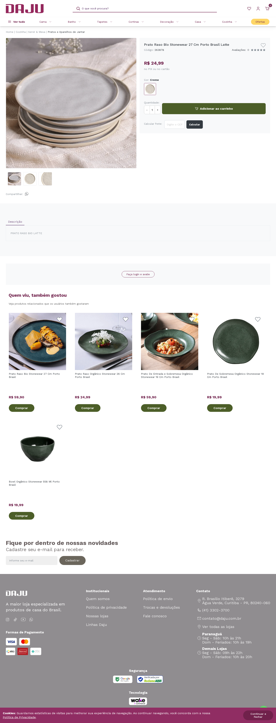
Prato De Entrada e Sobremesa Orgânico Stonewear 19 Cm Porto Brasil (167, 375)
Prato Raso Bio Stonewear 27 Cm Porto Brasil (34, 375)
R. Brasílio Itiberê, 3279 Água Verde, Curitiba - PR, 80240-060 (236, 601)
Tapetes (102, 21)
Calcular (194, 124)
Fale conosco (155, 616)
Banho (72, 21)
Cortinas (134, 21)
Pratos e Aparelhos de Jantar (66, 31)
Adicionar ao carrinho (216, 108)
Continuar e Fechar (258, 715)
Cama (43, 21)
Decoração (167, 21)
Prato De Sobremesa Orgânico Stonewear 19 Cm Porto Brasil (235, 375)
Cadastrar (72, 560)
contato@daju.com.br (221, 618)
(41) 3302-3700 (215, 610)
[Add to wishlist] (263, 45)
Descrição (15, 221)
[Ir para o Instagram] (8, 620)
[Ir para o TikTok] (15, 620)
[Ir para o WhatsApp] (31, 620)
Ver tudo (19, 21)
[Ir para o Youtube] (23, 620)
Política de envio (158, 599)
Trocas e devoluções (161, 607)
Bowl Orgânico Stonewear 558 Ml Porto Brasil (34, 483)
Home (9, 31)
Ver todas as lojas (218, 626)
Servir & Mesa (36, 31)
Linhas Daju (96, 625)
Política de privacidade (106, 607)
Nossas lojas (97, 616)
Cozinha (227, 21)
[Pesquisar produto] (78, 8)
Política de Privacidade (19, 717)
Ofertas (260, 21)
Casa (198, 21)
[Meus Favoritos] (249, 9)
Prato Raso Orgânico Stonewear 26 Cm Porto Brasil (100, 375)
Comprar (21, 408)
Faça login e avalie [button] (138, 274)
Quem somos (98, 599)
